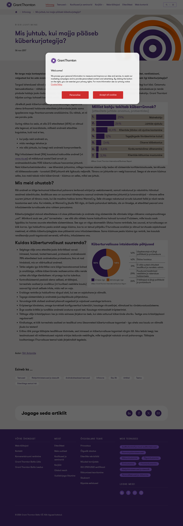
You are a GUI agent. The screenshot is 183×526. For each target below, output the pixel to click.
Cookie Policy (56, 84)
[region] (92, 78)
